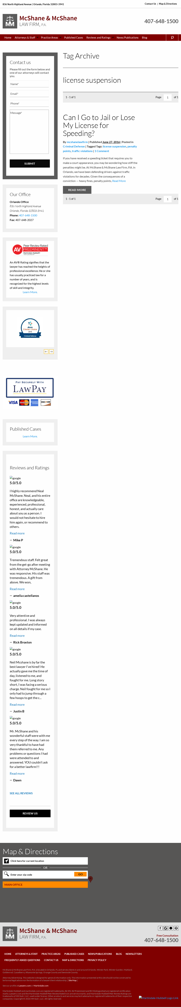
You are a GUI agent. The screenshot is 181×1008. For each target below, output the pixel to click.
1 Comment (102, 151)
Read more (17, 535)
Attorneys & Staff (25, 37)
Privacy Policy (97, 961)
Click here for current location (27, 862)
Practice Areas (49, 37)
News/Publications (128, 37)
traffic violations (82, 151)
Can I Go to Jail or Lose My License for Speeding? (99, 125)
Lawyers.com (25, 987)
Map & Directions (168, 4)
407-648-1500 (161, 21)
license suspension (114, 146)
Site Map (73, 981)
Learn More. (30, 292)
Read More (119, 180)
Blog (144, 37)
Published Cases (73, 37)
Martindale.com (41, 987)
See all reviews (21, 794)
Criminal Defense (74, 146)
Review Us (30, 814)
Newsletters (134, 955)
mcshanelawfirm (77, 142)
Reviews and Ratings (98, 37)
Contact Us (150, 4)
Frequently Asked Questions (22, 961)
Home (7, 37)
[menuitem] (8, 37)
